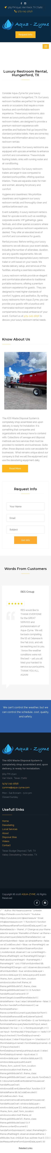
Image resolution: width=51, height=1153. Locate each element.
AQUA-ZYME (29, 894)
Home (5, 821)
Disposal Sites (9, 837)
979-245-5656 (25, 11)
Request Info (25, 34)
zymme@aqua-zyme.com (16, 787)
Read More (15, 468)
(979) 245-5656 (10, 783)
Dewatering (8, 825)
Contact (6, 845)
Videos (5, 841)
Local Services (9, 829)
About (5, 833)
